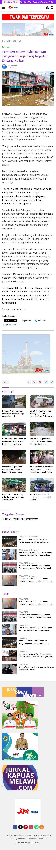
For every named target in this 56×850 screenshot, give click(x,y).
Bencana (6, 47)
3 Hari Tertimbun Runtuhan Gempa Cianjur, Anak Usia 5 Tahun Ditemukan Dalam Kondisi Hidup (41, 469)
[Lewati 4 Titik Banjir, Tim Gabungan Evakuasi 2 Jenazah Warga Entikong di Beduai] (42, 401)
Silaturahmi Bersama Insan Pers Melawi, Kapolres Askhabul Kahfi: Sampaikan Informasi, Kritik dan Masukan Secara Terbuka (36, 553)
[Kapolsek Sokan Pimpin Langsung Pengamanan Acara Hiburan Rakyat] (9, 541)
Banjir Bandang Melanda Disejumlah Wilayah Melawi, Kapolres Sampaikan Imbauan (41, 441)
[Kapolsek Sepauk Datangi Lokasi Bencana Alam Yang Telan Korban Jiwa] (14, 485)
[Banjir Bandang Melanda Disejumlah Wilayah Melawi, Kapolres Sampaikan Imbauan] (42, 429)
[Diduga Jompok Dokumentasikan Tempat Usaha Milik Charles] (9, 669)
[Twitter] (20, 827)
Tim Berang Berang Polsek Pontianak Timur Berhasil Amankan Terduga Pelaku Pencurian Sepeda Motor (36, 655)
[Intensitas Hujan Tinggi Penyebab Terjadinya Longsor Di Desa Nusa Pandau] (14, 457)
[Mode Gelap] (47, 7)
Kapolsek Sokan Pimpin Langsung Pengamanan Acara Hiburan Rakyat (34, 540)
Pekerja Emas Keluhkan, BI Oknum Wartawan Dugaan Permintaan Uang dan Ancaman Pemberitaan (36, 579)
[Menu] (4, 7)
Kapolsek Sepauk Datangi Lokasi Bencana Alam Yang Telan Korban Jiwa (13, 497)
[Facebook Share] (29, 382)
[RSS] (41, 827)
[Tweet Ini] (34, 382)
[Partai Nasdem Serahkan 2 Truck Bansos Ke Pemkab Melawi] (42, 485)
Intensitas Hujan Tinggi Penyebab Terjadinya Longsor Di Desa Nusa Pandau (12, 469)
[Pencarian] (52, 7)
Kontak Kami (43, 835)
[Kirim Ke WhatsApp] (52, 382)
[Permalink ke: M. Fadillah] (4, 66)
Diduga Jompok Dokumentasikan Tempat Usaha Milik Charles (36, 668)
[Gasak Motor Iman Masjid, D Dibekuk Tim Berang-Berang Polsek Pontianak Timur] (9, 567)
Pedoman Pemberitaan (37, 838)
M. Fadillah (12, 65)
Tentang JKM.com (17, 838)
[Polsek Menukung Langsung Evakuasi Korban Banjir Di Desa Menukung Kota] (14, 429)
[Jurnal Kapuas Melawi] (13, 7)
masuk (16, 518)
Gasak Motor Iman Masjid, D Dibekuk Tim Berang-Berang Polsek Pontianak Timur (35, 566)
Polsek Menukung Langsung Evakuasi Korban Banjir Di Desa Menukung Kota (14, 441)
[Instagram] (31, 827)
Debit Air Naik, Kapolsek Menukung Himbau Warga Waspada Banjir (13, 413)
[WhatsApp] (36, 827)
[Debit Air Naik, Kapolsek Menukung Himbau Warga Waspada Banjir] (14, 401)
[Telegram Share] (46, 382)
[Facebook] (15, 827)
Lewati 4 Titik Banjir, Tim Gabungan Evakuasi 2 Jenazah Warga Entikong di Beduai (41, 413)
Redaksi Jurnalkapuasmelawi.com (21, 835)
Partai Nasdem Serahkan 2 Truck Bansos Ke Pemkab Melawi (41, 497)
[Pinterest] (25, 827)
